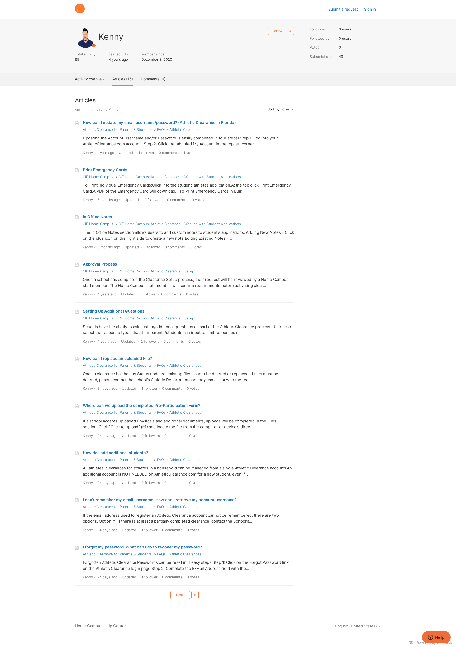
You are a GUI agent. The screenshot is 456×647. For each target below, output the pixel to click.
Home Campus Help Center (100, 625)
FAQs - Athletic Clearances (179, 129)
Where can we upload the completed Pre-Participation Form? (141, 405)
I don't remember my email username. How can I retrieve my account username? (160, 499)
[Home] (80, 12)
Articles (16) (122, 79)
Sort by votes (279, 109)
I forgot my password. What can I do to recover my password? (142, 547)
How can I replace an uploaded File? (117, 358)
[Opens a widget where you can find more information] (436, 637)
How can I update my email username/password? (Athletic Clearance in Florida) (159, 122)
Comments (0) (153, 79)
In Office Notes (97, 216)
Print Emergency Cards (105, 169)
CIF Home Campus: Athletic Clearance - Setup (156, 271)
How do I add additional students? (115, 452)
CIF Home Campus (98, 177)
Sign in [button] (370, 9)
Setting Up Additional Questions (113, 311)
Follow (277, 31)
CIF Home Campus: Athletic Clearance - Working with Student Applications (179, 177)
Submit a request (343, 9)
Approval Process (100, 264)
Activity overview (89, 79)
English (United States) (356, 626)
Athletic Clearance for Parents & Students (117, 129)
